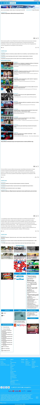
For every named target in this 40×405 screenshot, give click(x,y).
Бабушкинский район (31, 300)
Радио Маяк (27, 363)
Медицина (12, 372)
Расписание (33, 361)
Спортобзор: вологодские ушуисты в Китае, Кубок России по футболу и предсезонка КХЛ (17, 58)
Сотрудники (34, 362)
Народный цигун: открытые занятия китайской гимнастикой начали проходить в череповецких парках (25, 111)
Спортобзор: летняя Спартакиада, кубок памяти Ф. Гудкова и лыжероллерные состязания (16, 56)
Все (10, 361)
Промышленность (13, 376)
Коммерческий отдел (35, 366)
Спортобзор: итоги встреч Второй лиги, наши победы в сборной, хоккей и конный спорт (24, 118)
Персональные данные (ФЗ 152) (5, 400)
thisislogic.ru (18, 400)
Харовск (28, 305)
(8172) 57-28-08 (17, 387)
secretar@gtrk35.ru (27, 387)
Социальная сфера (13, 362)
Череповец (31, 276)
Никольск (33, 297)
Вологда (30, 280)
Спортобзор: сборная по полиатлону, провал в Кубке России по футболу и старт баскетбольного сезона (19, 53)
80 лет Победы (12, 382)
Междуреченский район (31, 302)
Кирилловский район (31, 299)
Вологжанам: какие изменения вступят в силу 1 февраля (11, 188)
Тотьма (37, 299)
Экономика (12, 368)
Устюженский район (30, 291)
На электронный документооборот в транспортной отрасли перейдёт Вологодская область (17, 185)
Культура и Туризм (13, 371)
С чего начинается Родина (14, 380)
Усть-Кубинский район (32, 303)
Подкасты (26, 361)
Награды (33, 363)
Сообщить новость (33, 318)
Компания (33, 367)
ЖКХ (11, 363)
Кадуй (33, 290)
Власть (11, 367)
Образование (12, 373)
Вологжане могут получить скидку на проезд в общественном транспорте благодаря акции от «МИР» (19, 240)
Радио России (27, 362)
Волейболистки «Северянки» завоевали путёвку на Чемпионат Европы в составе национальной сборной (26, 64)
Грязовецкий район (31, 304)
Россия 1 (1, 361)
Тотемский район (30, 301)
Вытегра (28, 277)
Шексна (31, 278)
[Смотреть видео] (7, 65)
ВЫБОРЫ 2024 (12, 381)
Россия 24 (2, 362)
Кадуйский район (30, 298)
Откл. (24, 404)
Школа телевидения (13, 377)
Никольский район (30, 307)
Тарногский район (35, 306)
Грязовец (30, 306)
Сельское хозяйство (13, 375)
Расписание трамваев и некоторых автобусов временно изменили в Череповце (15, 183)
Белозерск (29, 292)
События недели (3, 363)
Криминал (11, 366)
